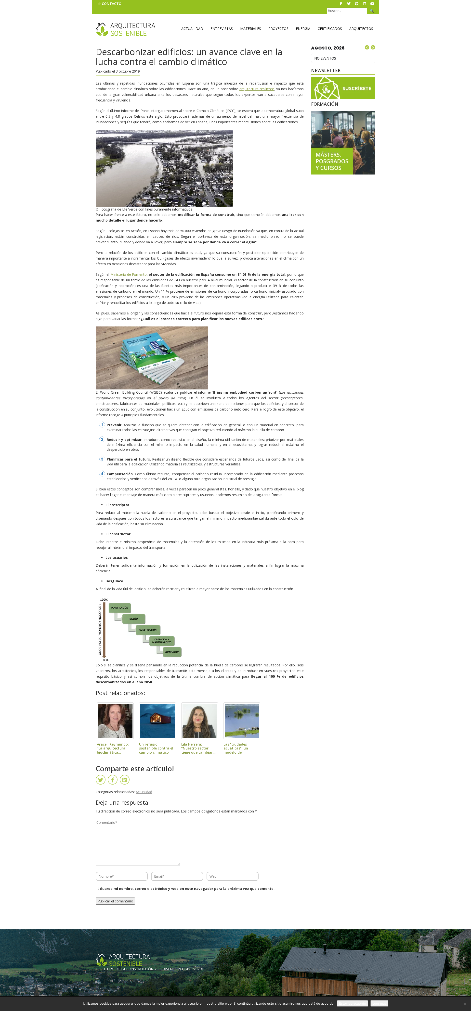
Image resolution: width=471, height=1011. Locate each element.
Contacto (111, 3)
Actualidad (192, 28)
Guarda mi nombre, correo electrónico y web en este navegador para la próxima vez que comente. (187, 888)
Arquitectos (361, 28)
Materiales (250, 28)
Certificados (330, 28)
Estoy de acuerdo (352, 1003)
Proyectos (278, 28)
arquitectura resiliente (256, 89)
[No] (464, 1003)
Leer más (379, 1003)
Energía (303, 28)
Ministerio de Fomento (128, 274)
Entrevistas (221, 28)
